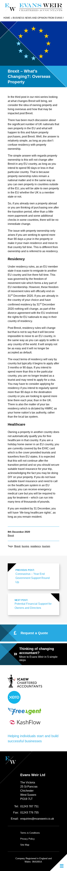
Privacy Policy (27, 839)
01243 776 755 (29, 812)
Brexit (11, 535)
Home (6, 18)
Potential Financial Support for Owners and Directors (33, 604)
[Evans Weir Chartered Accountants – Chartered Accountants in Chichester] (33, 7)
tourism (46, 546)
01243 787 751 (29, 806)
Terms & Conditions (30, 833)
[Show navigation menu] (58, 862)
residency (35, 546)
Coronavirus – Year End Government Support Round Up (32, 576)
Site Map (24, 845)
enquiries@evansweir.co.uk (37, 818)
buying (25, 546)
